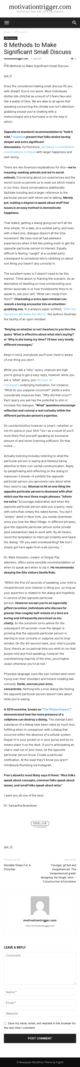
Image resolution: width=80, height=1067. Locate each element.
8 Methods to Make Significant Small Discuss (37, 48)
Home (7, 32)
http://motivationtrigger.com (40, 925)
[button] (74, 22)
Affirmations (21, 32)
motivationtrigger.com (16, 58)
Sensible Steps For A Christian (17, 867)
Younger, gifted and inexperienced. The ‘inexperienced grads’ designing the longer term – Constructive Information (58, 873)
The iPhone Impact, (56, 709)
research (19, 137)
